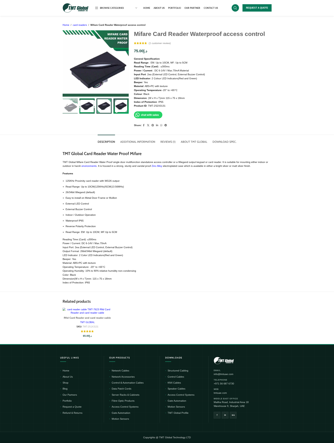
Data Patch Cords (121, 388)
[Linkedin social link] (157, 125)
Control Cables (176, 376)
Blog (65, 388)
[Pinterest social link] (152, 125)
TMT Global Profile (178, 412)
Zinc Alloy (157, 166)
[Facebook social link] (144, 125)
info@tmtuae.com (223, 374)
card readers (80, 25)
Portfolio (67, 400)
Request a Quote (72, 406)
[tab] (106, 140)
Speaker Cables (176, 388)
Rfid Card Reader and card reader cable (87, 317)
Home (66, 25)
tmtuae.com (220, 392)
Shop (65, 382)
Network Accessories (123, 376)
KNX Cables (174, 382)
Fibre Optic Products (123, 400)
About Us (68, 376)
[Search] (235, 7)
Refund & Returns (72, 412)
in (225, 415)
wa (233, 415)
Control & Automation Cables (128, 382)
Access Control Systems (125, 406)
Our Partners (70, 394)
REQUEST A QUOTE (257, 7)
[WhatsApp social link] (161, 125)
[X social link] (148, 125)
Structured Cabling (178, 370)
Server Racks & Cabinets (125, 394)
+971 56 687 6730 (224, 383)
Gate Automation (121, 412)
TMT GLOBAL (87, 322)
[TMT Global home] (232, 360)
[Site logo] (76, 7)
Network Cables (120, 370)
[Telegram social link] (165, 125)
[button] (67, 106)
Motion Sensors (120, 418)
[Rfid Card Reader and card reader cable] (87, 311)
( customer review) (160, 43)
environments (89, 166)
